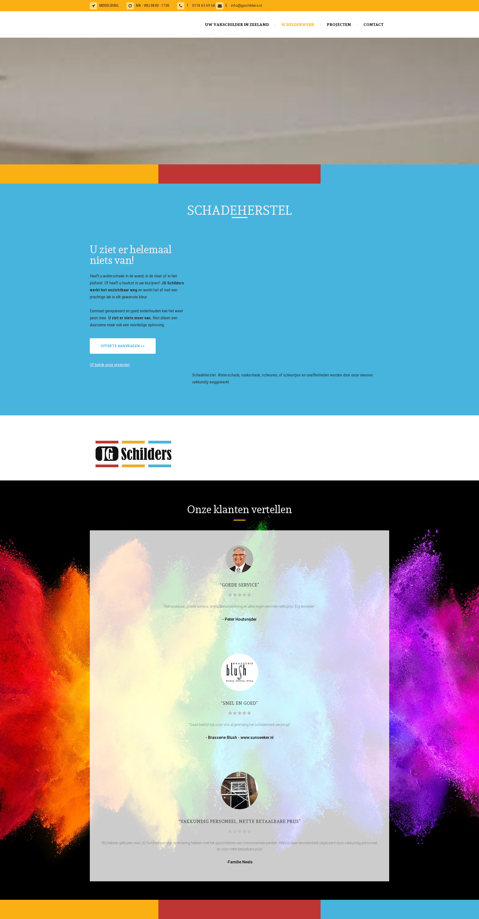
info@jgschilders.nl (246, 5)
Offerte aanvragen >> (123, 346)
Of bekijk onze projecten (110, 364)
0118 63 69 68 (204, 5)
